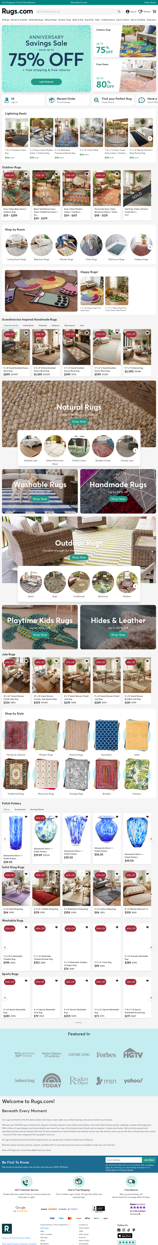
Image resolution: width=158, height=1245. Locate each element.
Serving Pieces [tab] (37, 809)
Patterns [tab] (55, 325)
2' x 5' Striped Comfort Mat (76, 1233)
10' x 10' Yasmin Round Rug (46, 1176)
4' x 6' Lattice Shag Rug (105, 909)
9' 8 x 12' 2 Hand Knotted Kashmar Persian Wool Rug (45, 1071)
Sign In (133, 11)
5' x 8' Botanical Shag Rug (76, 909)
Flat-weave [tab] (69, 325)
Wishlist (147, 11)
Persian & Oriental (19, 20)
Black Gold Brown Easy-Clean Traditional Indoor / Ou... (46, 212)
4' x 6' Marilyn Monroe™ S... (137, 909)
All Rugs (5, 20)
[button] (150, 138)
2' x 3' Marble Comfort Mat (46, 1233)
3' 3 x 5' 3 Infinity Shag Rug (46, 909)
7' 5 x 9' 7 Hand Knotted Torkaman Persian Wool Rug (136, 1072)
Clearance (151, 20)
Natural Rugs (51, 20)
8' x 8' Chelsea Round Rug (15, 1176)
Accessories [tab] (20, 809)
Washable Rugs (36, 20)
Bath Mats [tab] (40, 1197)
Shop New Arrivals (79, 2)
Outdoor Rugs (64, 20)
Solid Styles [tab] (28, 325)
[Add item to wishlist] (26, 174)
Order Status (150, 2)
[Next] (151, 195)
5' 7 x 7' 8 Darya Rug (134, 368)
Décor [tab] (7, 809)
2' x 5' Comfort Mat (133, 1233)
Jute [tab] (82, 325)
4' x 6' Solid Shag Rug (13, 909)
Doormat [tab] (26, 1197)
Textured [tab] (43, 325)
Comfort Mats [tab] (10, 1197)
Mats (97, 20)
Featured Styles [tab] (11, 325)
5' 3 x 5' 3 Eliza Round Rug (136, 1176)
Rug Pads (89, 20)
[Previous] (4, 195)
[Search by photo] (38, 11)
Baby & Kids (78, 20)
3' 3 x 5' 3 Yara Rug (102, 962)
